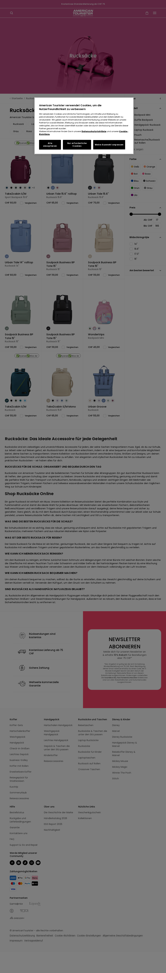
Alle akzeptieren (50, 144)
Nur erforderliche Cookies (77, 144)
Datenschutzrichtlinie (94, 131)
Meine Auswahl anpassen (109, 144)
